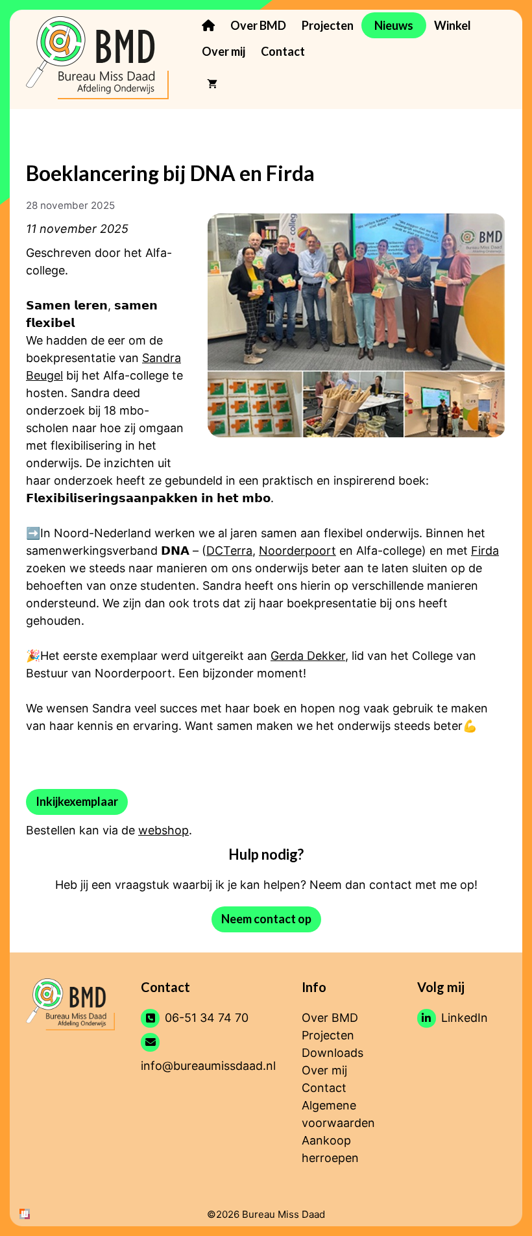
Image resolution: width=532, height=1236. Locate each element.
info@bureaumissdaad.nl (208, 1065)
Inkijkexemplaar (77, 801)
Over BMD (258, 25)
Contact (283, 51)
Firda (485, 550)
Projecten (328, 25)
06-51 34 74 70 (206, 1017)
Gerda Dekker (308, 655)
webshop (163, 830)
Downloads (332, 1053)
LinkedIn (464, 1017)
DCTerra (229, 550)
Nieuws (393, 25)
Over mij (223, 51)
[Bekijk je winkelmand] (212, 83)
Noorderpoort (297, 550)
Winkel (452, 25)
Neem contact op (266, 919)
